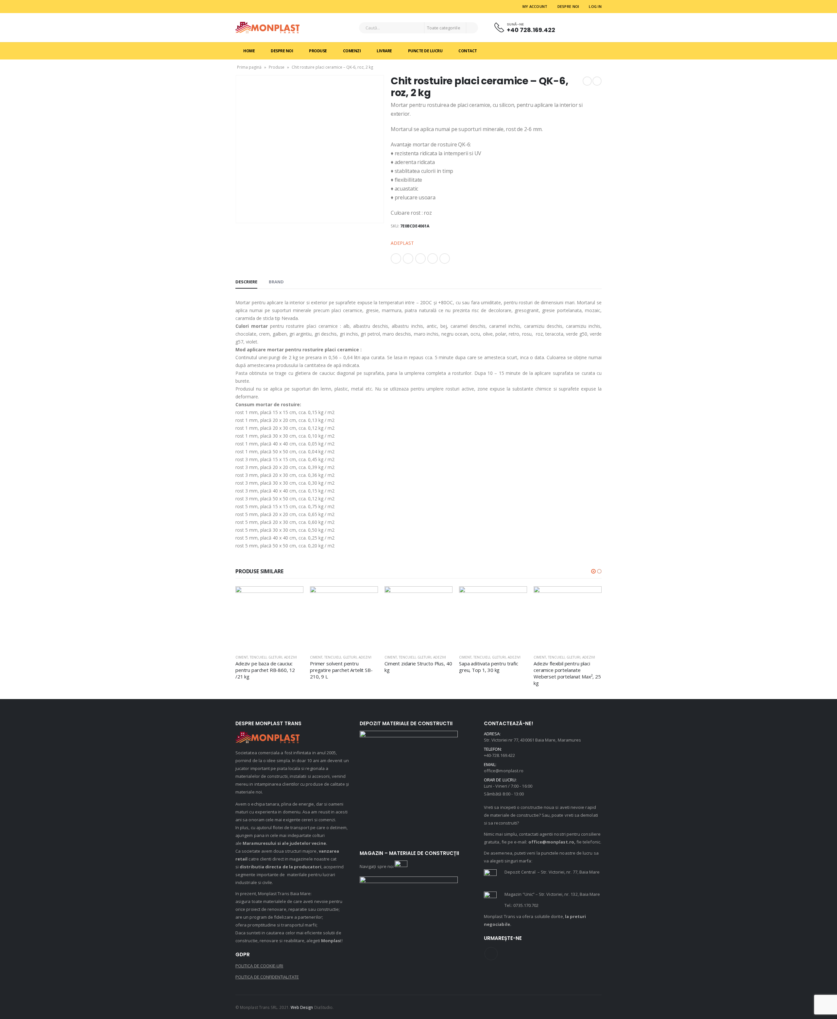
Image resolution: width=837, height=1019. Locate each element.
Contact (467, 51)
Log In (595, 6)
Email (444, 258)
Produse (318, 51)
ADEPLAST (402, 243)
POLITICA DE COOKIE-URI (259, 966)
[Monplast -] (267, 27)
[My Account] (572, 27)
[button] (593, 571)
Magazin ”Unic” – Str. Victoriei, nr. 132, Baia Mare (552, 894)
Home (249, 51)
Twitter (408, 258)
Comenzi (352, 51)
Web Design (302, 1007)
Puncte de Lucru (425, 51)
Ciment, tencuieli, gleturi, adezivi (266, 657)
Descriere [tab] (246, 282)
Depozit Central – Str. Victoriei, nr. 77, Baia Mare (552, 872)
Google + (432, 258)
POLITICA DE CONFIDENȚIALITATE (267, 977)
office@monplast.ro (503, 771)
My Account (535, 6)
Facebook (396, 258)
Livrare (384, 51)
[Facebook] (241, 6)
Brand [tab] (276, 282)
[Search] (472, 27)
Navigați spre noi (377, 866)
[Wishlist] (589, 27)
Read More (293, 597)
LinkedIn (420, 258)
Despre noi (568, 6)
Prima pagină (249, 67)
